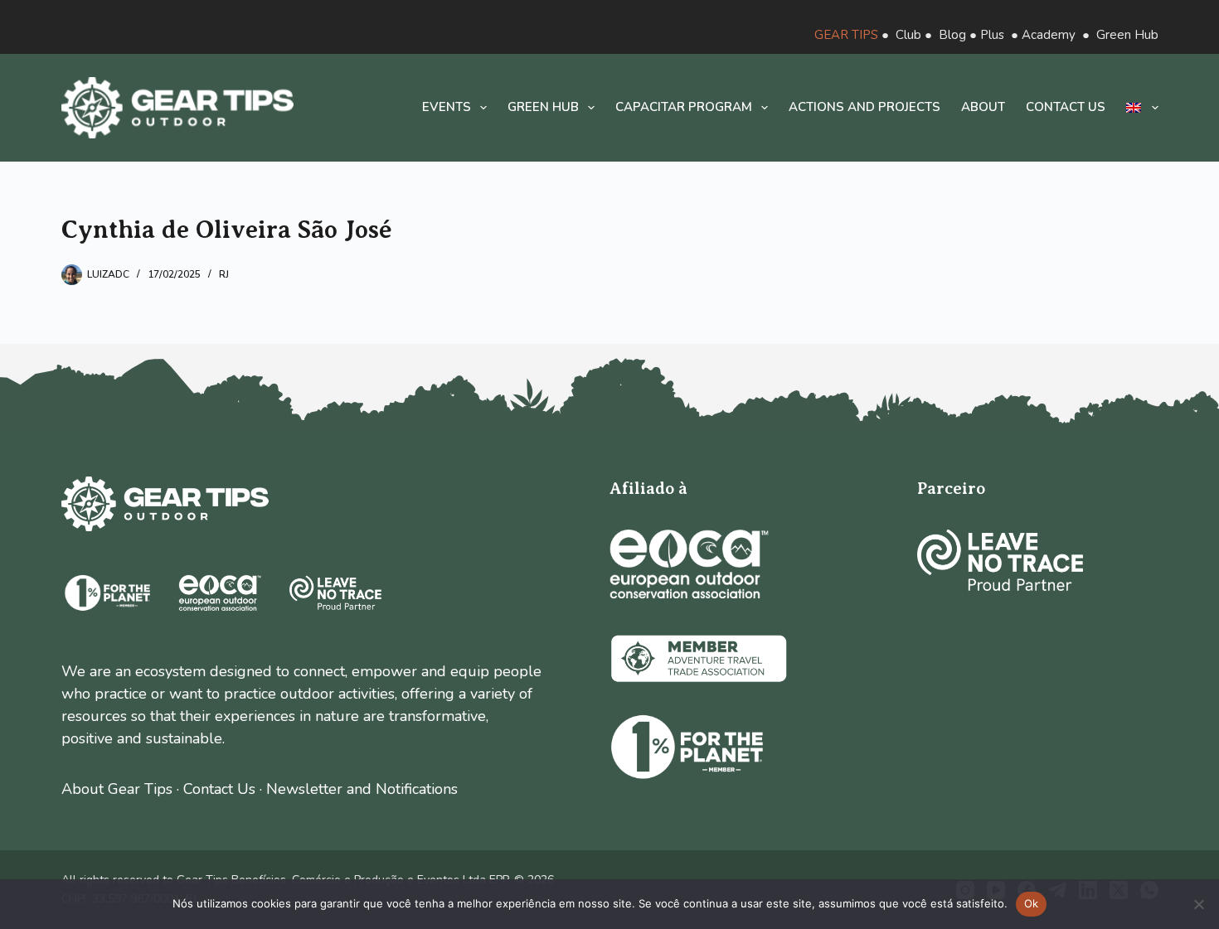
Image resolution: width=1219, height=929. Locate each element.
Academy (1049, 35)
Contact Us (219, 789)
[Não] (1198, 904)
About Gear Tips (116, 789)
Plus (992, 35)
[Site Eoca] (689, 564)
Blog (952, 35)
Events (446, 107)
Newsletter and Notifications (362, 789)
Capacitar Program (683, 107)
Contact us (1065, 107)
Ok (1031, 903)
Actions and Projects (864, 107)
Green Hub (1127, 35)
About (983, 107)
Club (908, 35)
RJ (224, 274)
